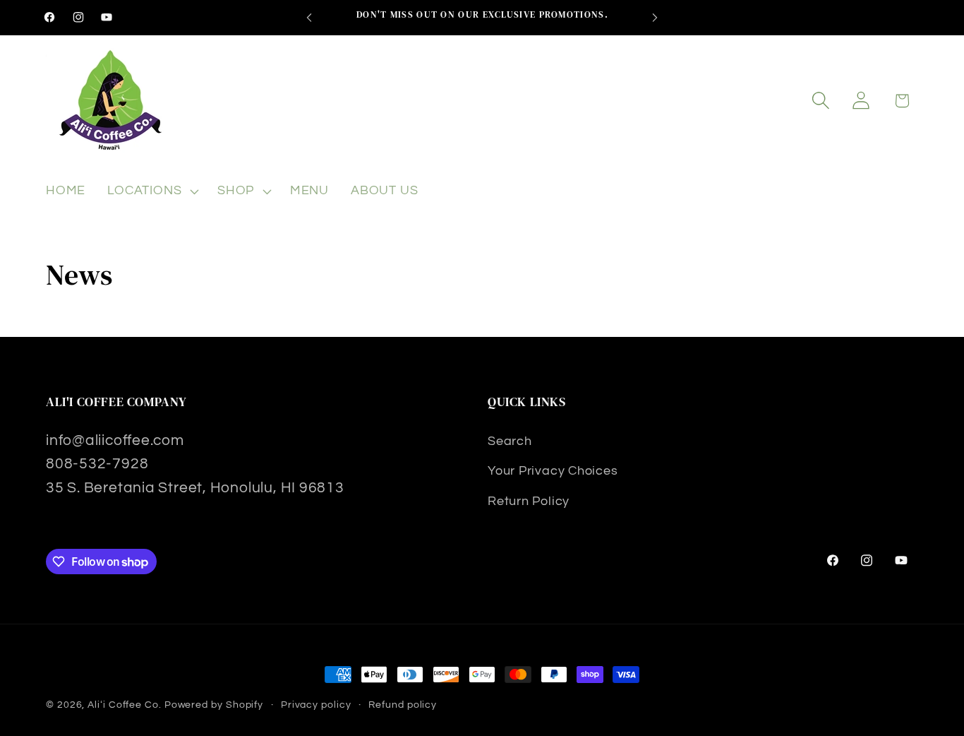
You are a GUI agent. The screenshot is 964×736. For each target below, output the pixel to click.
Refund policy (402, 704)
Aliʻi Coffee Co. (125, 704)
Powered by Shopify (213, 704)
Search (510, 441)
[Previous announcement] (309, 17)
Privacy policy (316, 704)
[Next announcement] (654, 17)
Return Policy (529, 501)
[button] (152, 191)
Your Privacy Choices (553, 470)
